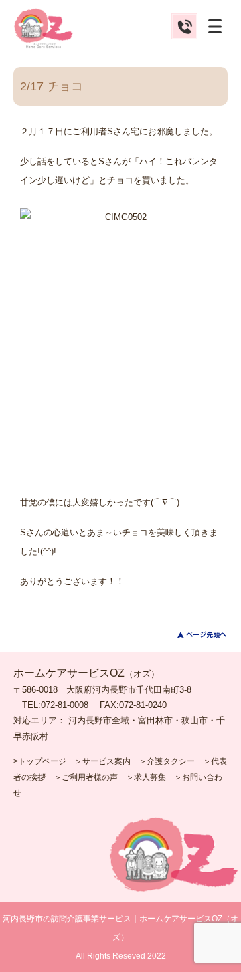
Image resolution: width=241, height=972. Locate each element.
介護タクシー (171, 761)
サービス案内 (106, 761)
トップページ (42, 761)
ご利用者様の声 (90, 777)
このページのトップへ (194, 634)
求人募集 (150, 777)
